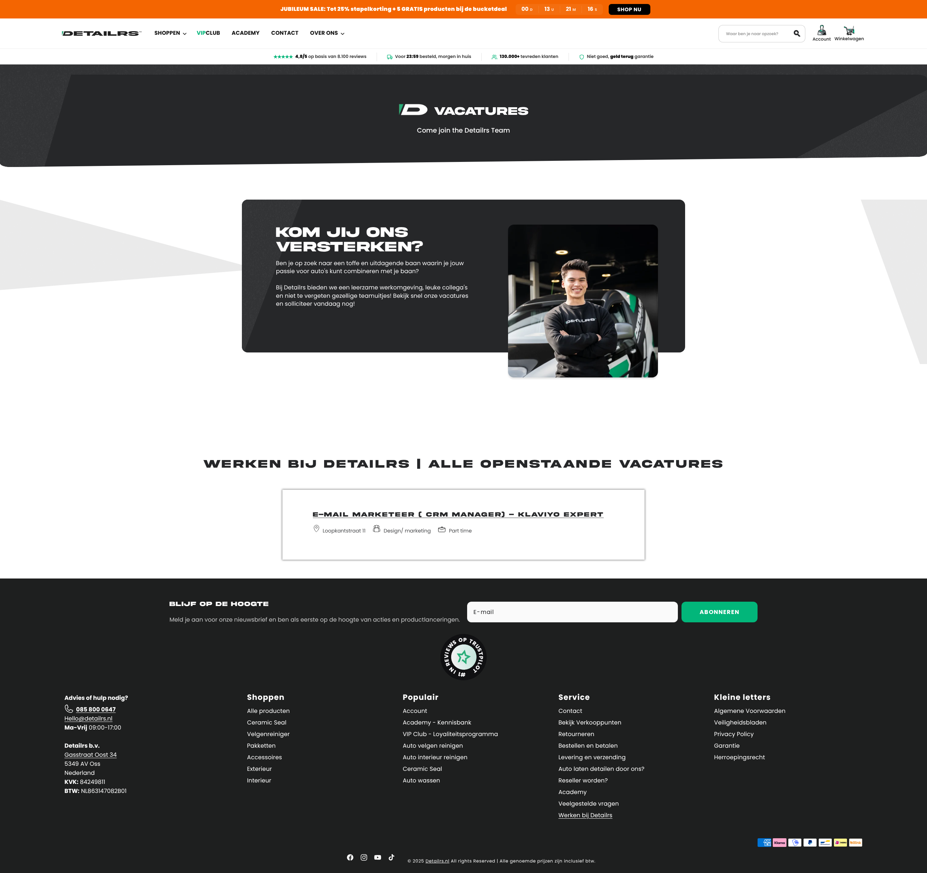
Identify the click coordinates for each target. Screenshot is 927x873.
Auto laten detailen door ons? (601, 769)
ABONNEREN (719, 612)
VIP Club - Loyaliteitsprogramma (450, 734)
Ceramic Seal (266, 722)
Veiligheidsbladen (740, 722)
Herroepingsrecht (739, 757)
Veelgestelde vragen (588, 803)
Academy (572, 792)
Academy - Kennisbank (437, 722)
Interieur (259, 780)
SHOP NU (629, 9)
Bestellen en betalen (588, 746)
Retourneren (576, 734)
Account (415, 711)
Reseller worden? (583, 780)
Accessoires (264, 757)
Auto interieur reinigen (435, 757)
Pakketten (261, 746)
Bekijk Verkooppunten (589, 722)
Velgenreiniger (268, 734)
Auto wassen (421, 780)
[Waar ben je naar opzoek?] (797, 33)
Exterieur (259, 769)
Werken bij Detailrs (585, 815)
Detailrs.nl (437, 861)
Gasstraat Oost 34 (90, 755)
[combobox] (761, 33)
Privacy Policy (734, 734)
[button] (170, 33)
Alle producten (268, 711)
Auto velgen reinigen (433, 746)
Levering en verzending (592, 757)
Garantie (727, 746)
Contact (570, 711)
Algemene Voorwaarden (749, 711)
